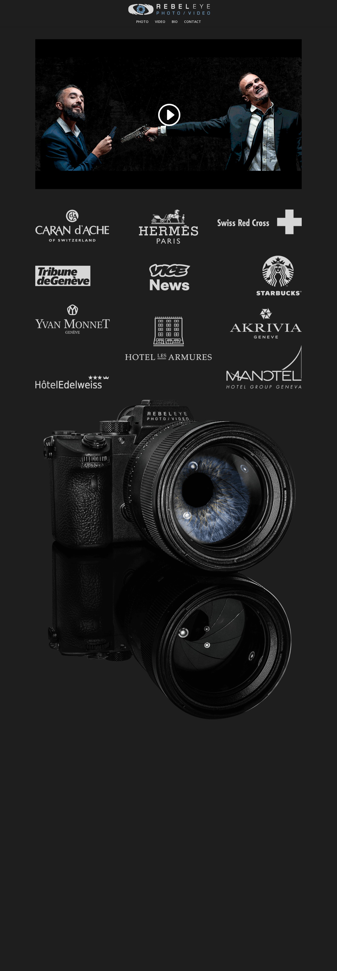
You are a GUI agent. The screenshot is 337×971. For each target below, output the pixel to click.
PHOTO (142, 22)
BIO (175, 22)
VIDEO (160, 22)
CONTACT (192, 22)
